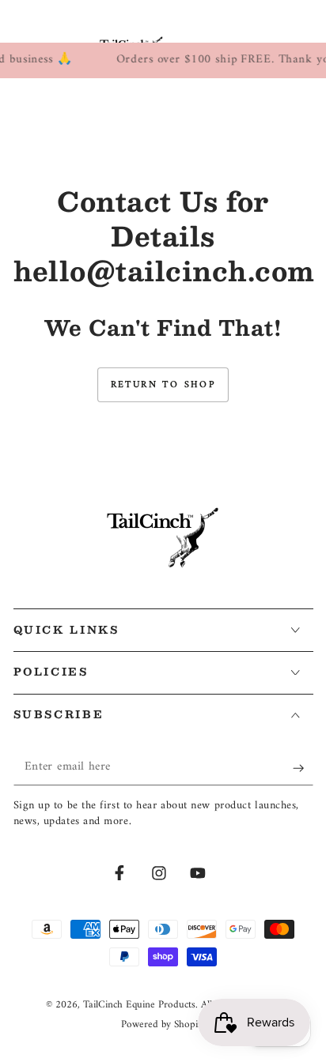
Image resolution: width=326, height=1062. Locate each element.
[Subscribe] (303, 768)
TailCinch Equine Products (139, 1005)
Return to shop (163, 385)
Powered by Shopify (163, 1025)
